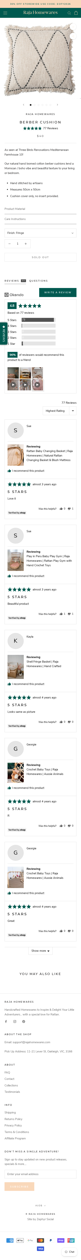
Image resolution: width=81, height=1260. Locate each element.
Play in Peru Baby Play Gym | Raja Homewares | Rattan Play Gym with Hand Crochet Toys (49, 560)
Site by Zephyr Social (40, 1219)
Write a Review (57, 292)
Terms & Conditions (17, 1132)
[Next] (57, 105)
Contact (9, 1079)
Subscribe (19, 1186)
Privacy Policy (13, 1125)
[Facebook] (6, 1021)
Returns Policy (13, 1119)
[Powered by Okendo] (14, 295)
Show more (38, 951)
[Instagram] (14, 1021)
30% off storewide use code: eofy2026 (40, 4)
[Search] (69, 12)
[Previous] (23, 105)
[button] (40, 128)
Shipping (10, 1112)
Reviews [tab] (15, 280)
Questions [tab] (38, 280)
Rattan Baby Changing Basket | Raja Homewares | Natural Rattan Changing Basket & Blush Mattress (50, 455)
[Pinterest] (23, 1021)
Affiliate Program (15, 1138)
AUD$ (38, 1205)
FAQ (7, 1072)
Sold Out (40, 257)
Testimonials (12, 1092)
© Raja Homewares (40, 1214)
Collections (11, 1085)
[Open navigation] (5, 12)
